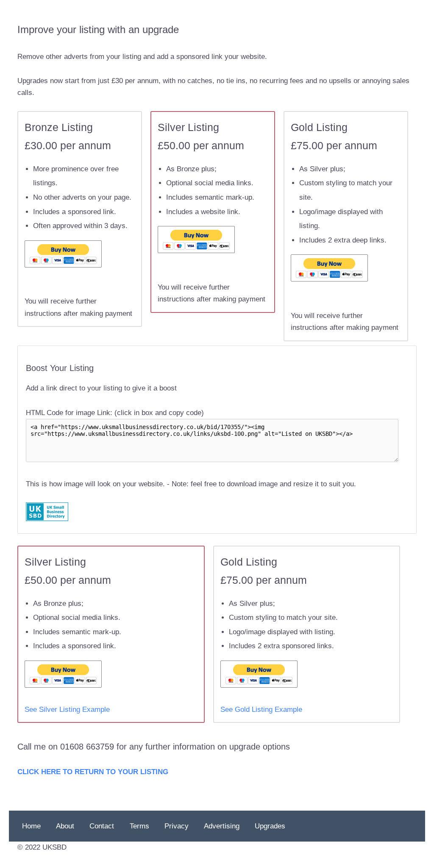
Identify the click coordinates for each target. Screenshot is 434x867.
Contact (101, 826)
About (65, 826)
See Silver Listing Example (67, 709)
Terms (139, 826)
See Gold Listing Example (261, 709)
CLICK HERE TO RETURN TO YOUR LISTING (92, 772)
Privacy (176, 826)
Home (31, 826)
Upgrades (270, 826)
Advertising (221, 826)
